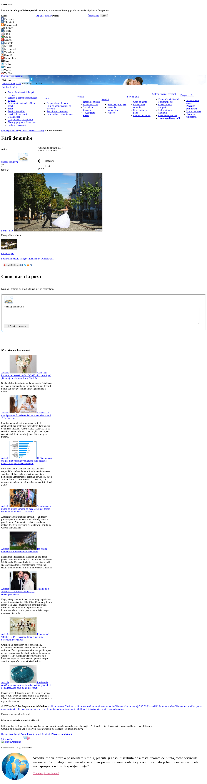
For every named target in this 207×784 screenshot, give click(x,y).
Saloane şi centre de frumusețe (22, 97)
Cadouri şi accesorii (17, 125)
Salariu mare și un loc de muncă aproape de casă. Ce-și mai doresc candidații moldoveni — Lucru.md (26, 509)
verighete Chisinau (16, 709)
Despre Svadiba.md (10, 734)
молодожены (47, 258)
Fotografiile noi (165, 102)
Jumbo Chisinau (175, 706)
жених (36, 258)
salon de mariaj (131, 706)
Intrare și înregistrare (11, 83)
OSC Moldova (146, 706)
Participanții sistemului (57, 111)
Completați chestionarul (46, 773)
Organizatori (14, 117)
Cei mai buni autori (167, 115)
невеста (15, 258)
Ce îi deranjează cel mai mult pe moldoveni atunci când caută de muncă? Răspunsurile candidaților (26, 461)
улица (23, 258)
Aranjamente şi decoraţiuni (20, 119)
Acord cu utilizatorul (191, 115)
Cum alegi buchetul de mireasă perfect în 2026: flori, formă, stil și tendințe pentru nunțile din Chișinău (26, 375)
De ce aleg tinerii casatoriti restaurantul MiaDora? (24, 550)
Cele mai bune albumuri (165, 111)
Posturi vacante (193, 111)
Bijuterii (11, 100)
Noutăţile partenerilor (113, 108)
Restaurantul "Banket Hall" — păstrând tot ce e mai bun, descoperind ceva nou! (25, 637)
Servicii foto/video (16, 111)
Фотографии (7, 253)
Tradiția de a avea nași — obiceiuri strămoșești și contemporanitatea (25, 592)
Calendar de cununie (139, 106)
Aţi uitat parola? (44, 15)
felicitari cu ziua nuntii (96, 709)
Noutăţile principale (117, 104)
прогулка (6, 258)
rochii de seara (81, 706)
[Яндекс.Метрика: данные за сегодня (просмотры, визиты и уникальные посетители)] (11, 742)
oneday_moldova (9, 161)
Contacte (46, 734)
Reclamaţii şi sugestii (32, 83)
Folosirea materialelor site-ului (15, 714)
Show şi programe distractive (21, 122)
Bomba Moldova (116, 709)
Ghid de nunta (160, 706)
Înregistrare (93, 15)
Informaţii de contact (192, 101)
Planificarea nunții (141, 115)
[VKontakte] (21, 265)
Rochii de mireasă (91, 102)
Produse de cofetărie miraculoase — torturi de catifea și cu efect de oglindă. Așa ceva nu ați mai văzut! (26, 685)
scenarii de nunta (47, 709)
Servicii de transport (17, 114)
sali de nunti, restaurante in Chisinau (105, 706)
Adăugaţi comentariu (14, 306)
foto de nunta (32, 709)
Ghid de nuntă (140, 102)
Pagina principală (9, 130)
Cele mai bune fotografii (165, 106)
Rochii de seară (90, 104)
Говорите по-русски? (12, 76)
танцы (29, 258)
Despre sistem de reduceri (59, 103)
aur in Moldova (78, 709)
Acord (23, 734)
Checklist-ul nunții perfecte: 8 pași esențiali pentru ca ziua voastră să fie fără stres (26, 415)
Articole (111, 112)
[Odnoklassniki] (28, 265)
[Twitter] (25, 265)
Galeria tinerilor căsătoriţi (32, 130)
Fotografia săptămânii (168, 99)
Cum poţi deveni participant (60, 114)
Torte (10, 108)
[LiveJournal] (31, 265)
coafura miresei (62, 709)
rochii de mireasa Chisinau (60, 706)
